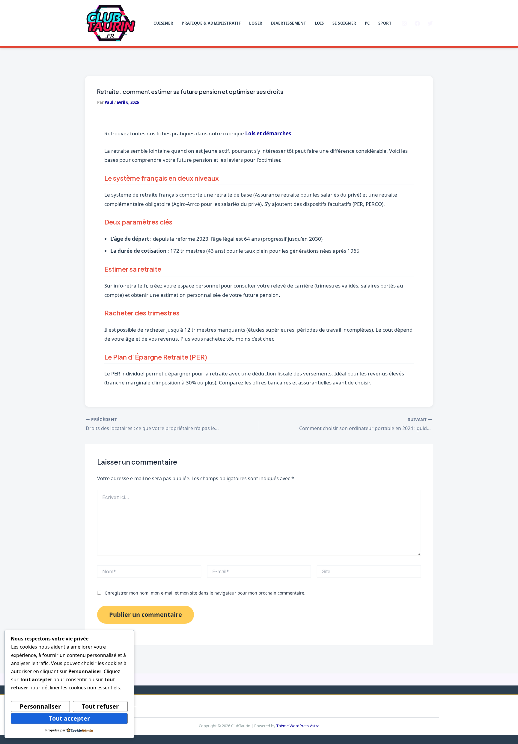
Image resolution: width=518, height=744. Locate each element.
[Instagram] (404, 23)
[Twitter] (430, 23)
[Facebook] (417, 23)
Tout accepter (69, 718)
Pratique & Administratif (211, 23)
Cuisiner (163, 23)
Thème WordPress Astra (297, 725)
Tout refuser (100, 706)
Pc (367, 23)
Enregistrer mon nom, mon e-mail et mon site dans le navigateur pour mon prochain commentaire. (205, 593)
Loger (256, 23)
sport (385, 23)
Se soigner (344, 23)
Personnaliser (40, 706)
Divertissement (288, 23)
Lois (319, 23)
